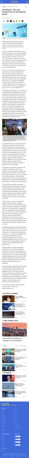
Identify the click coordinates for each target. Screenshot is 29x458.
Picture (16, 415)
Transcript (17, 425)
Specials (16, 420)
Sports (2, 427)
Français (3, 441)
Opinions (3, 420)
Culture (3, 425)
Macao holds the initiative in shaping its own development (12, 339)
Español (3, 438)
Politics (2, 415)
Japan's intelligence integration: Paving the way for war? (20, 297)
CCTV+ (3, 451)
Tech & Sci (3, 423)
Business (3, 418)
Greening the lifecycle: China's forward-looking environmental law (20, 313)
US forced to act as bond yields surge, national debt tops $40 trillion (20, 392)
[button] (3, 309)
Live (15, 423)
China (2, 410)
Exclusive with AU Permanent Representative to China (20, 366)
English (3, 436)
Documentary (4, 448)
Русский (3, 446)
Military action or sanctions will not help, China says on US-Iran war (20, 376)
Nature (16, 413)
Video (16, 418)
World (2, 413)
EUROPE (3, 430)
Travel (16, 410)
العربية (2, 443)
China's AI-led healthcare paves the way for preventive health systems (20, 305)
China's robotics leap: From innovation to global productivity (20, 358)
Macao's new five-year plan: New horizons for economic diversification (20, 350)
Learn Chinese (18, 427)
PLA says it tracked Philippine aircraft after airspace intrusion (20, 384)
